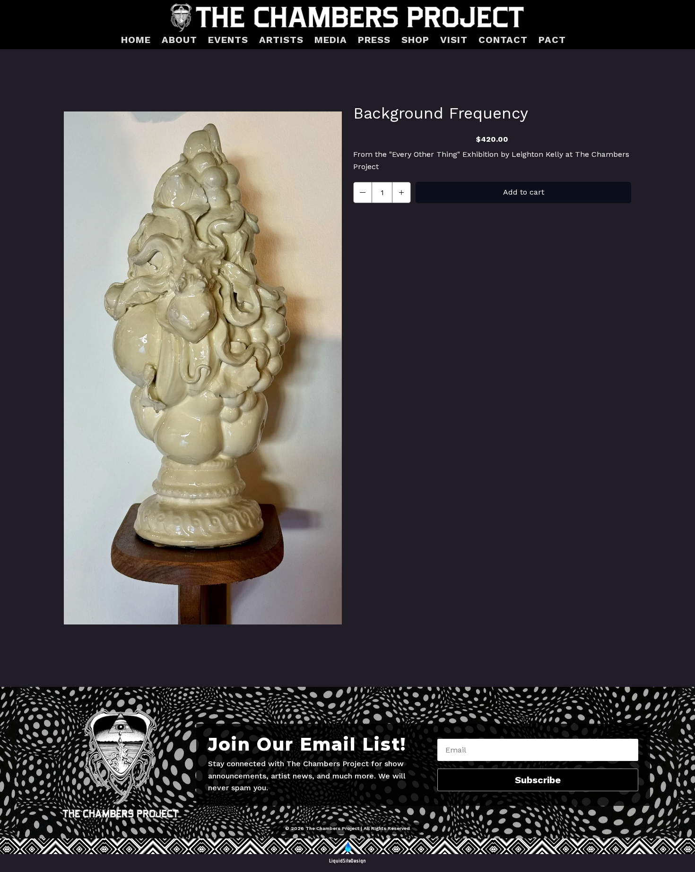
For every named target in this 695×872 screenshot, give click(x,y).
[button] (362, 192)
